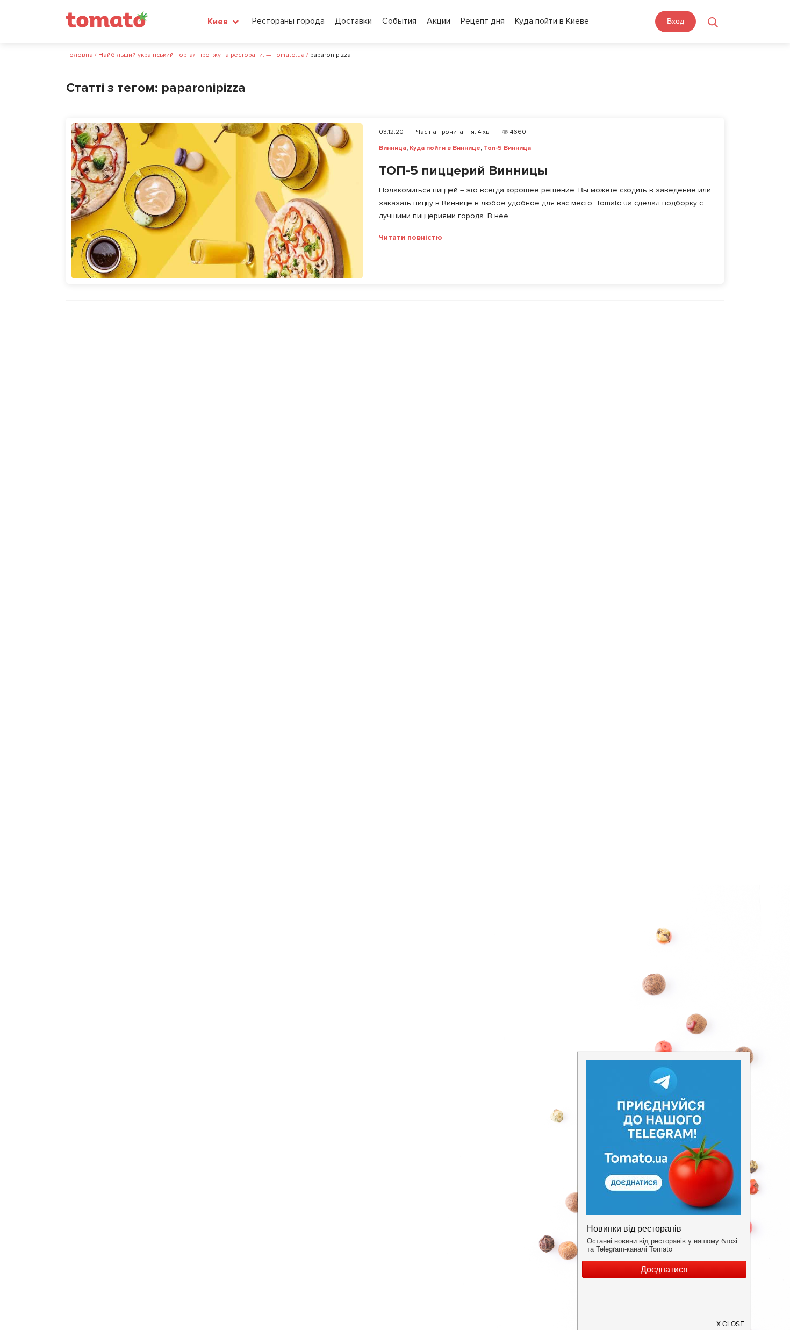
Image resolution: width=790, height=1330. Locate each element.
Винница (392, 148)
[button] (731, 1319)
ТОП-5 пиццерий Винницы (463, 170)
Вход (675, 21)
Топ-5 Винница (507, 148)
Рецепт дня (483, 21)
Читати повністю (410, 237)
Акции (438, 21)
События (399, 21)
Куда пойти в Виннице (445, 148)
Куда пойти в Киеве (552, 21)
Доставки (353, 21)
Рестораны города (288, 21)
